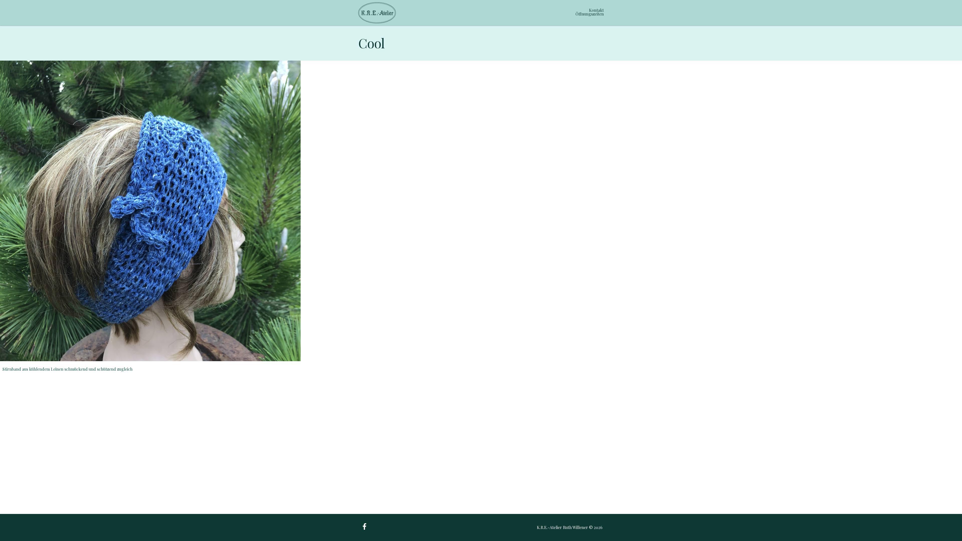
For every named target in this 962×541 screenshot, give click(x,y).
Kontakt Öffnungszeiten (589, 12)
